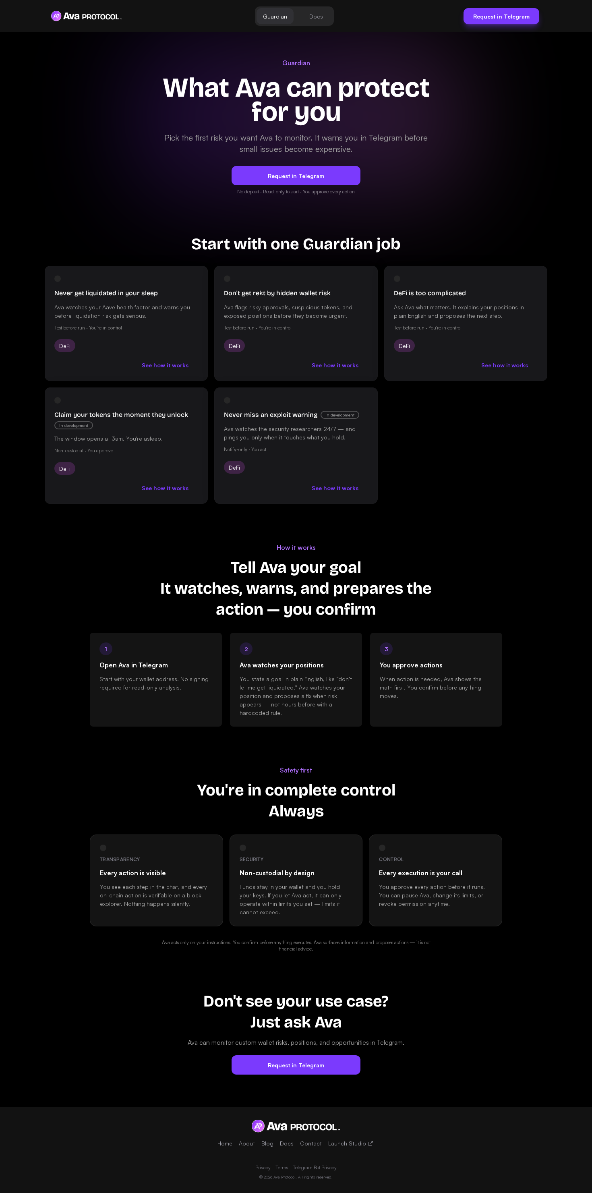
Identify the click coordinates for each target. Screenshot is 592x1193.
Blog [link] (267, 1143)
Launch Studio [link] (347, 1143)
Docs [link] (287, 1143)
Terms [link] (281, 1167)
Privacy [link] (263, 1167)
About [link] (247, 1143)
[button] (275, 16)
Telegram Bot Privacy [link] (315, 1167)
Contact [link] (311, 1143)
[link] (86, 16)
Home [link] (224, 1143)
